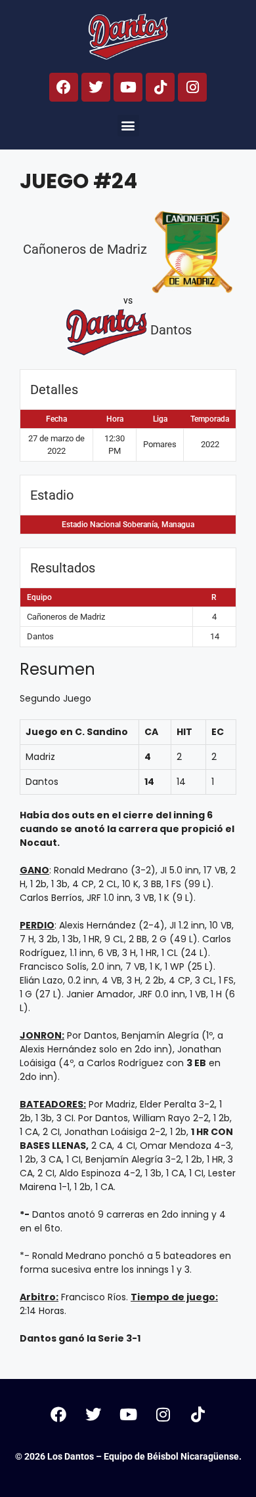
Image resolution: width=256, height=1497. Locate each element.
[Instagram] (192, 87)
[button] (128, 125)
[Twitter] (95, 87)
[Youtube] (128, 87)
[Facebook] (63, 87)
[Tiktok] (160, 87)
